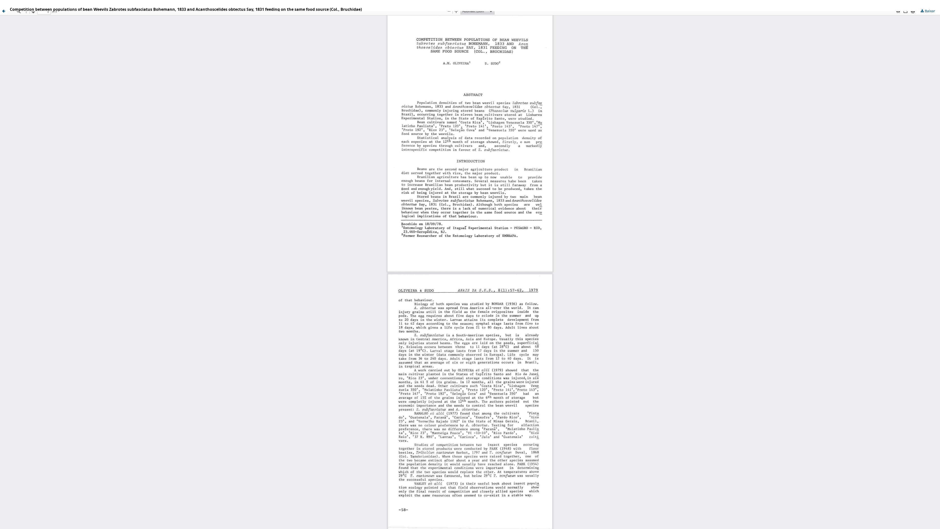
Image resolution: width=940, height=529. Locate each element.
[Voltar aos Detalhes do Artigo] (3, 11)
